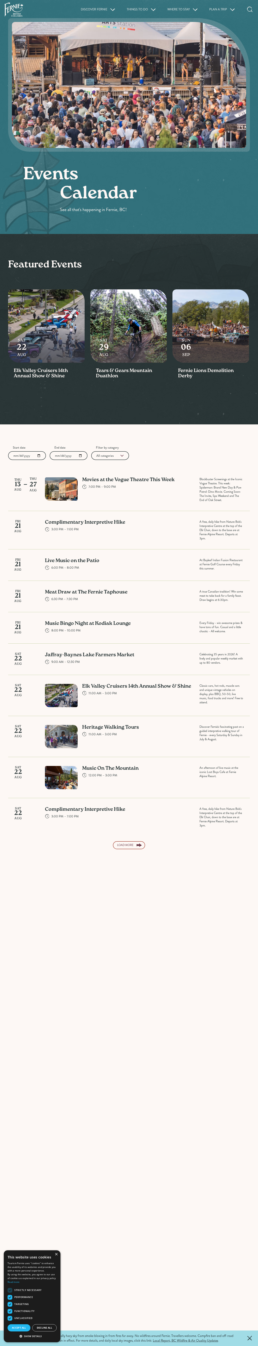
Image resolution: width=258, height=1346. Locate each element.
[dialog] (32, 1296)
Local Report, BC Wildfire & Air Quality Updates (185, 1340)
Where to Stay (178, 9)
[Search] (249, 9)
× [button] (56, 1254)
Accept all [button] (19, 1327)
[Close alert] (249, 1338)
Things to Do (137, 9)
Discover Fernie (94, 9)
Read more (14, 1282)
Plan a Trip (218, 9)
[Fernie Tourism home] (13, 9)
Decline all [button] (44, 1327)
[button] (32, 1336)
